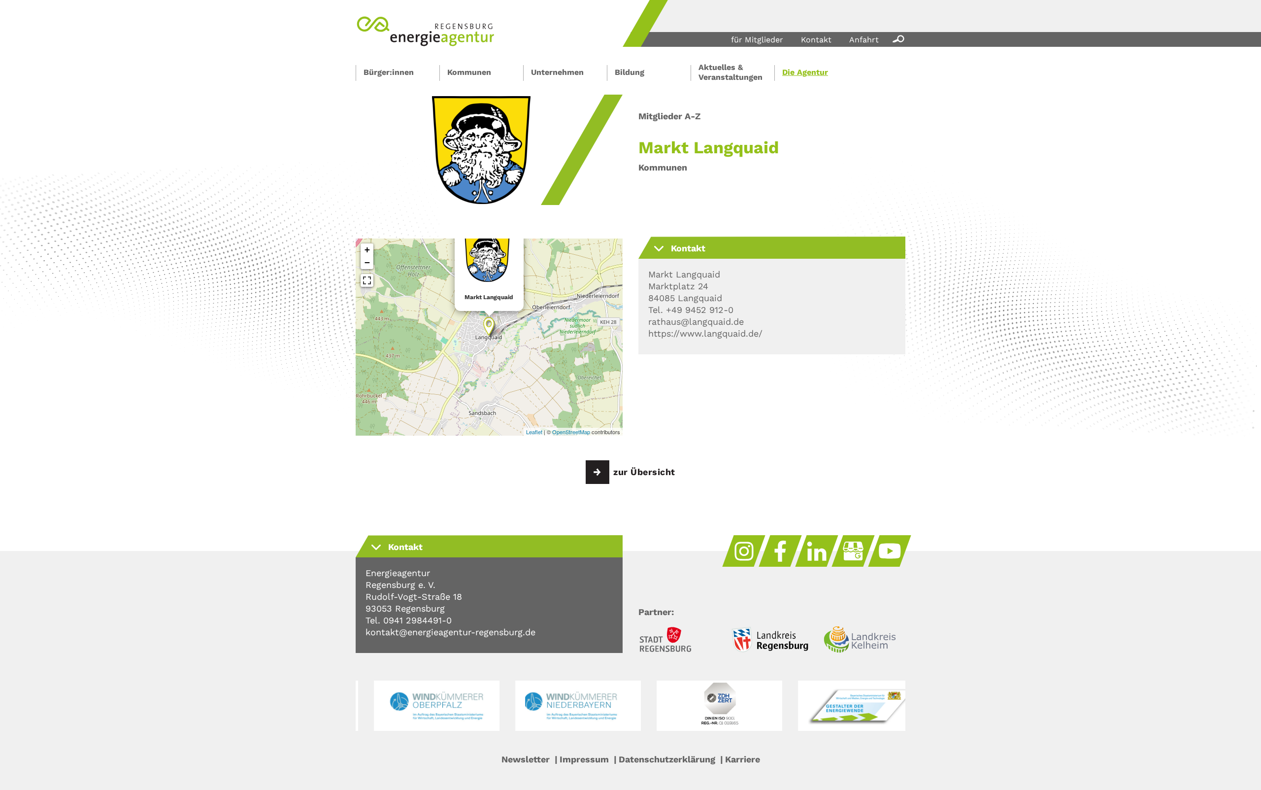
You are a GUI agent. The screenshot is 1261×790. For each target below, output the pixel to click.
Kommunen (469, 72)
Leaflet (534, 432)
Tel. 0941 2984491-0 (408, 620)
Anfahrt (864, 39)
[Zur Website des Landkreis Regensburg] (772, 641)
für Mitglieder (757, 39)
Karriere (742, 759)
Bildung (629, 72)
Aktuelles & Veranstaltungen (730, 72)
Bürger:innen (389, 72)
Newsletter (525, 759)
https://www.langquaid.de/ (705, 333)
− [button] (367, 262)
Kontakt (816, 39)
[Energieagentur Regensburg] (425, 43)
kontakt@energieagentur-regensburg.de (450, 632)
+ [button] (367, 249)
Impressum (584, 759)
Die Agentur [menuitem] (805, 72)
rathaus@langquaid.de (696, 321)
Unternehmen (557, 72)
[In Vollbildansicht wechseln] (367, 280)
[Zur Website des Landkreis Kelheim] (864, 641)
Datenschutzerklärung (667, 759)
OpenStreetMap (571, 432)
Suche (896, 38)
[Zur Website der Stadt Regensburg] (679, 641)
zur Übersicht (644, 472)
